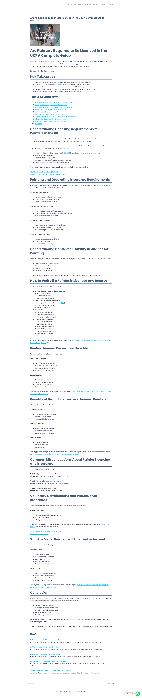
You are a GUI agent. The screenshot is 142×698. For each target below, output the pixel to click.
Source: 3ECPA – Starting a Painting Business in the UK (48, 174)
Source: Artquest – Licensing (39, 534)
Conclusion (38, 124)
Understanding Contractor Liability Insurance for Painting (53, 107)
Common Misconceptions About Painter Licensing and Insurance (56, 117)
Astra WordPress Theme (80, 691)
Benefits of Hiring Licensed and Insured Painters (50, 114)
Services (73, 4)
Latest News (93, 4)
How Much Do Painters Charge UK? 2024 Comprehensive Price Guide (56, 454)
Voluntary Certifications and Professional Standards (51, 119)
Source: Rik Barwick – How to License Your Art (45, 531)
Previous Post (31, 683)
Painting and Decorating (37, 21)
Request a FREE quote (107, 4)
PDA (62, 303)
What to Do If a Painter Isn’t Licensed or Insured (50, 121)
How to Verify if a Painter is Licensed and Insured (51, 109)
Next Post (111, 683)
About (86, 4)
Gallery (80, 4)
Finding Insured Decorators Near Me (47, 112)
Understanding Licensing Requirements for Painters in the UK (55, 102)
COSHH (58, 84)
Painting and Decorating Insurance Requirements (51, 105)
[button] (97, 4)
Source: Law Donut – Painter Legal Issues (44, 172)
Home (67, 4)
